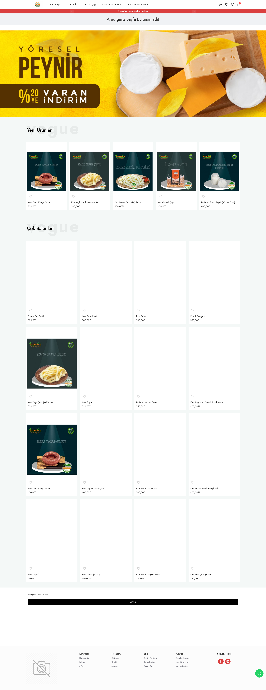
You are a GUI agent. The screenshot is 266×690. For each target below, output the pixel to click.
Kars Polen (141, 316)
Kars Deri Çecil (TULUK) (201, 574)
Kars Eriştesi (87, 402)
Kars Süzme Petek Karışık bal (204, 488)
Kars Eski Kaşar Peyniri (146, 488)
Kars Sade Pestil (89, 316)
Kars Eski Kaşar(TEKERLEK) (149, 574)
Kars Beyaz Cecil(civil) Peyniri (128, 202)
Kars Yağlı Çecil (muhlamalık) (84, 202)
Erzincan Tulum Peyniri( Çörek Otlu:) (218, 202)
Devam (133, 601)
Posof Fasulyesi (197, 316)
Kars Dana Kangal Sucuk (39, 202)
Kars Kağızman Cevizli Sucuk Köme (206, 402)
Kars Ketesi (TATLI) (91, 574)
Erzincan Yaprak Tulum (146, 402)
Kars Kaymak (33, 574)
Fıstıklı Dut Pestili (36, 316)
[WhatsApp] (259, 673)
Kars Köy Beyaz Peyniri (93, 488)
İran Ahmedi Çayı (166, 202)
